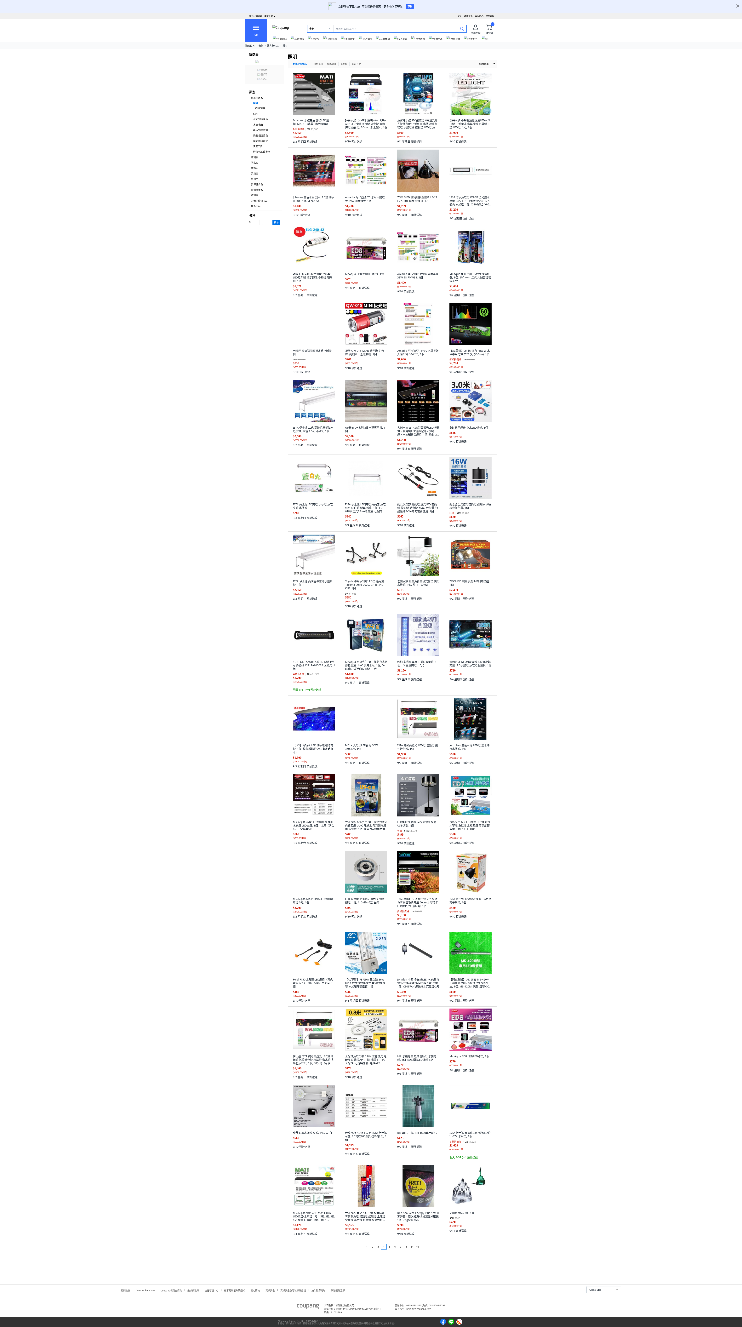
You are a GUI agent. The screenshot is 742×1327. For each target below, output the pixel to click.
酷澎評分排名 (300, 64)
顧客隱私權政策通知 (234, 1290)
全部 (311, 28)
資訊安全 (270, 1290)
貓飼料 (254, 157)
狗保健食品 (257, 184)
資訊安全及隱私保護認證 (293, 1290)
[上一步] (360, 1247)
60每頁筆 (484, 64)
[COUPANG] (308, 1307)
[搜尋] (462, 29)
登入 (460, 16)
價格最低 (318, 64)
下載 (410, 6)
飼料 (255, 114)
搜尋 (276, 222)
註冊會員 (468, 16)
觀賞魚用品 (273, 45)
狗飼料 (254, 195)
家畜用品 (255, 206)
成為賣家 (490, 16)
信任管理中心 (212, 1290)
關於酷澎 (125, 1290)
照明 (285, 45)
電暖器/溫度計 (260, 141)
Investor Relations (145, 1290)
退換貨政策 (193, 1290)
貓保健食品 (257, 190)
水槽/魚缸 (258, 124)
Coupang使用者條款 (171, 1290)
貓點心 (254, 168)
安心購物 (255, 1290)
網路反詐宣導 (338, 1290)
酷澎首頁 (250, 45)
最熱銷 (343, 64)
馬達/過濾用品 (260, 135)
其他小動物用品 (259, 200)
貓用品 (254, 179)
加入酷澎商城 (318, 1290)
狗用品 (254, 173)
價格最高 (331, 64)
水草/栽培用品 (260, 119)
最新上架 (356, 64)
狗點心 (254, 162)
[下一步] (425, 1247)
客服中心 (479, 16)
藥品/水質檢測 (260, 130)
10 (417, 1246)
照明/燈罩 (260, 108)
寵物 (261, 45)
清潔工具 (257, 146)
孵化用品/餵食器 (261, 151)
